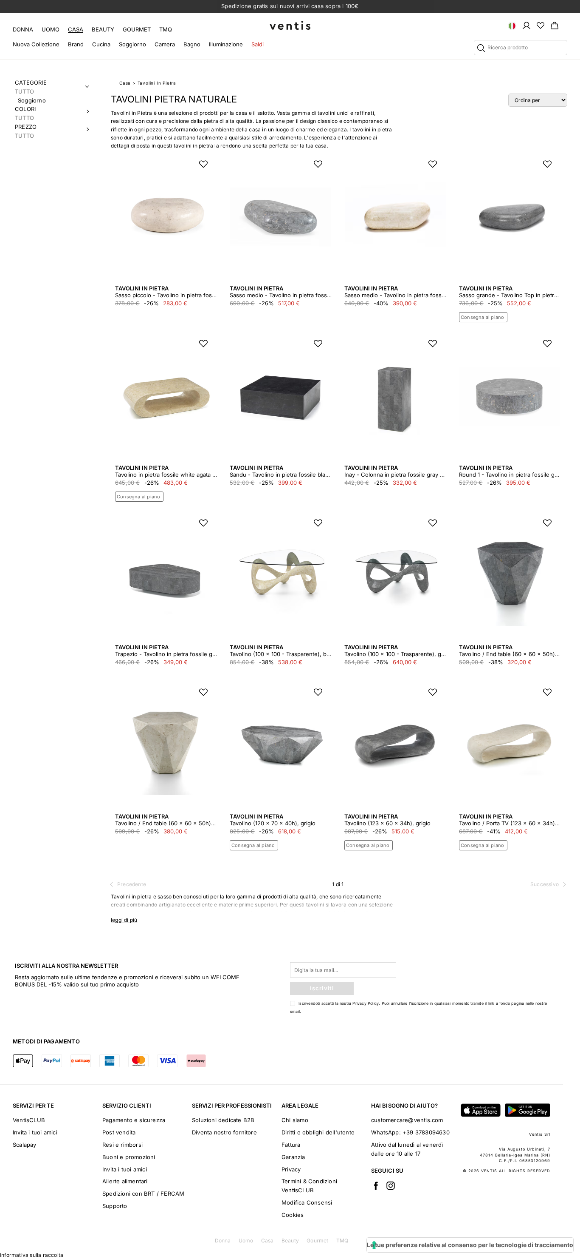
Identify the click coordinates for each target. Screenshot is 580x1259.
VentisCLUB (29, 1120)
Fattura (291, 1144)
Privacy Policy (365, 1003)
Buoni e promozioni (128, 1157)
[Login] (526, 25)
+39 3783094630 (426, 1132)
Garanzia (293, 1157)
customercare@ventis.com (407, 1120)
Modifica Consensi (307, 1202)
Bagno (191, 44)
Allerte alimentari (125, 1181)
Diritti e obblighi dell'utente (318, 1132)
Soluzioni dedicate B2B (223, 1120)
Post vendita (118, 1132)
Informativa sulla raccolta (31, 1255)
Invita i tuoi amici (35, 1132)
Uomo (50, 29)
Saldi (257, 44)
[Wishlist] (540, 25)
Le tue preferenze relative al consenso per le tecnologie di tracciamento (470, 1244)
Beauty (103, 29)
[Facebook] (375, 1185)
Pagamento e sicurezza (133, 1120)
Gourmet (137, 29)
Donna (23, 29)
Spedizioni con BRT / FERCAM (143, 1193)
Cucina (101, 44)
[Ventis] (290, 25)
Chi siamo (295, 1120)
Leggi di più (124, 920)
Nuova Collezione (36, 44)
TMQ (165, 29)
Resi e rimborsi (122, 1144)
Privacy (291, 1169)
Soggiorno (132, 44)
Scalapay (25, 1144)
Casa (75, 29)
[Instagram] (390, 1185)
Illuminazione (226, 44)
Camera (165, 44)
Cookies (293, 1214)
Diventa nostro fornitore (224, 1132)
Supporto (114, 1205)
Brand (76, 44)
